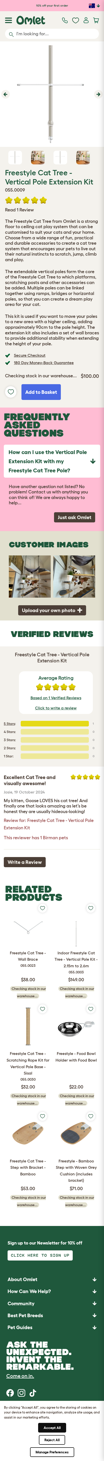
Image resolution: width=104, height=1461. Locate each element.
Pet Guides (20, 1327)
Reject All (52, 1440)
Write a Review (25, 862)
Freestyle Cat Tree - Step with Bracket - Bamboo (28, 1167)
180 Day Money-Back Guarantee (44, 362)
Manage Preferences (52, 1452)
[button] (5, 94)
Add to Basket (41, 392)
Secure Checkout (29, 355)
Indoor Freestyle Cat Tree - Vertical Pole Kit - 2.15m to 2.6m (76, 962)
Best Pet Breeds (25, 1315)
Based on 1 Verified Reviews (56, 697)
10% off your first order (52, 5)
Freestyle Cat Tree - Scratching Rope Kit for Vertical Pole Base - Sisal (28, 1066)
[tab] (52, 461)
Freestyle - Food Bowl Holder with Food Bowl (76, 1056)
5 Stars (9, 724)
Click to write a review (56, 708)
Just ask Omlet (74, 517)
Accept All (52, 1428)
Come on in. (20, 1376)
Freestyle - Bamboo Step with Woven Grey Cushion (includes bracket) (76, 1171)
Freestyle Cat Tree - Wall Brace (28, 959)
